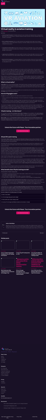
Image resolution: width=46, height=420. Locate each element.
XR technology (21, 182)
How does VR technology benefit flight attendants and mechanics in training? (16, 202)
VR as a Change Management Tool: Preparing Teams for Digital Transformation (22, 272)
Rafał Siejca (6, 31)
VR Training (3, 362)
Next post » (42, 232)
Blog (2, 251)
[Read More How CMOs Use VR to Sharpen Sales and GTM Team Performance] (38, 262)
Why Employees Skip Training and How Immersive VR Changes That (7, 272)
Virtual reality (3, 84)
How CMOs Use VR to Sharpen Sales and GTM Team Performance (36, 272)
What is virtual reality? (6, 194)
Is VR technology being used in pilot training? (10, 197)
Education (19, 268)
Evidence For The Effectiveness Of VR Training (13, 192)
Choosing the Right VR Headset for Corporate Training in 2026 (36, 254)
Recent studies (3, 117)
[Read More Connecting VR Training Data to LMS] (23, 245)
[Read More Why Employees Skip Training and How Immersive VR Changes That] (8, 262)
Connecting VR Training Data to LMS (23, 253)
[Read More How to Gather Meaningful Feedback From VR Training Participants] (8, 245)
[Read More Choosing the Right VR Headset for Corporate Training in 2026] (38, 245)
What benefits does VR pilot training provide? (10, 199)
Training (4, 251)
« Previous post (4, 232)
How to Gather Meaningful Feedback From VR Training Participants (7, 254)
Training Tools (3, 359)
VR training (3, 91)
